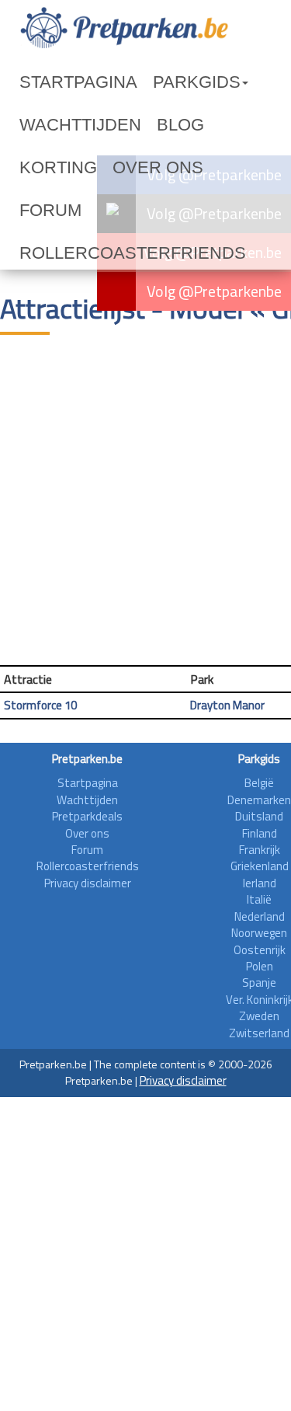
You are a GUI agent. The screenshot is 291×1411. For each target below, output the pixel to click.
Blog (180, 124)
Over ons (158, 167)
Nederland (259, 916)
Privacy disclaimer (87, 883)
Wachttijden (80, 124)
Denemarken (259, 800)
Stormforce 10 (40, 705)
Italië (259, 899)
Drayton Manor (227, 705)
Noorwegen (259, 933)
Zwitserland (259, 1033)
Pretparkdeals (87, 816)
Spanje (259, 982)
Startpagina (78, 82)
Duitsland (259, 816)
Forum (50, 210)
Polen (259, 966)
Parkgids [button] (197, 82)
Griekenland (259, 866)
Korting (58, 167)
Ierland (259, 883)
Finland (259, 833)
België (259, 783)
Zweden (259, 1016)
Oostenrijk (260, 950)
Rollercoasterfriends (132, 253)
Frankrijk (259, 850)
